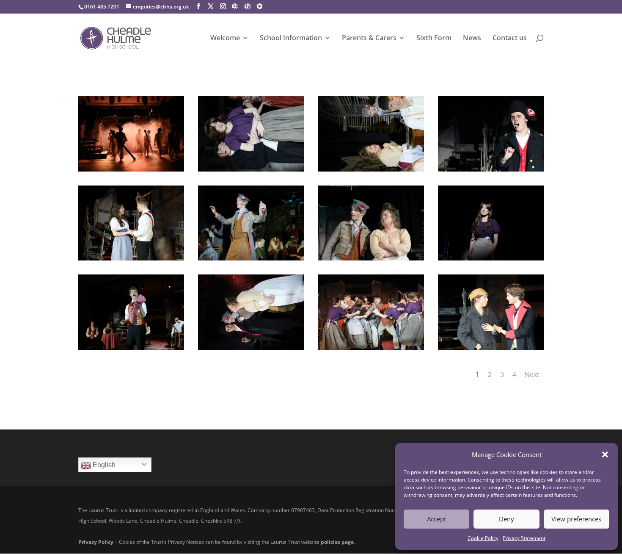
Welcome (225, 38)
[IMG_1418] (251, 257)
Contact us (510, 38)
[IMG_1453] (371, 257)
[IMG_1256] (371, 347)
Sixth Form (433, 38)
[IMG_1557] (131, 347)
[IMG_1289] (491, 257)
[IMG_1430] (371, 168)
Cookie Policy (483, 538)
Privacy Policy (95, 542)
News (472, 38)
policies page (337, 542)
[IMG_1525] (491, 168)
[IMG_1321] (251, 168)
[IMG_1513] (251, 347)
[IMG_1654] (491, 347)
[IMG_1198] (131, 168)
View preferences (576, 519)
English (103, 464)
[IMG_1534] (131, 257)
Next (532, 374)
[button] (605, 454)
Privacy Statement (524, 538)
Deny (506, 519)
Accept (436, 519)
